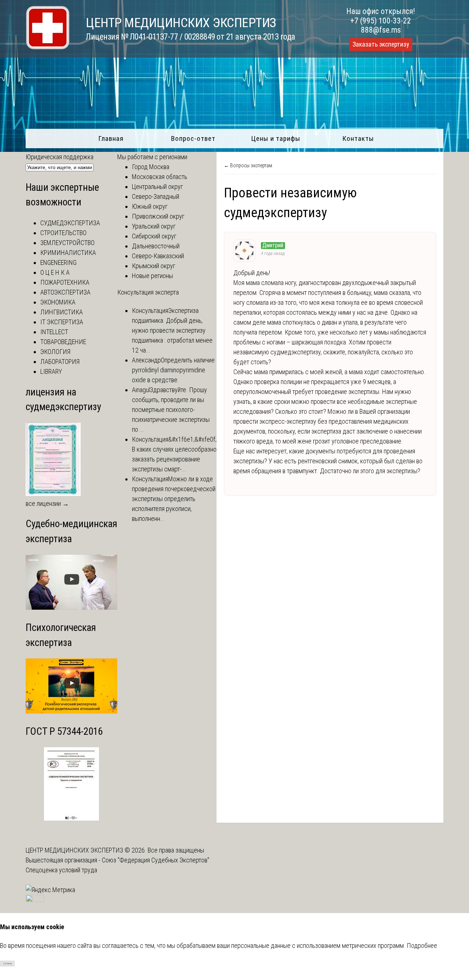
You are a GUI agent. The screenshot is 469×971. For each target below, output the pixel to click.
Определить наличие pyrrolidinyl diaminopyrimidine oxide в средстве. (173, 370)
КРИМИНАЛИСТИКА (68, 252)
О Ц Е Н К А (55, 272)
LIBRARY (51, 371)
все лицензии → (47, 503)
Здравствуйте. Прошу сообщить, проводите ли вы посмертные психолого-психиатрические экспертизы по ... (171, 409)
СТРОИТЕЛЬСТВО (63, 233)
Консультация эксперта (148, 292)
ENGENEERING (58, 262)
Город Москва (150, 167)
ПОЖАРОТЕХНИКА (64, 282)
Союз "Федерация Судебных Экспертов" (155, 860)
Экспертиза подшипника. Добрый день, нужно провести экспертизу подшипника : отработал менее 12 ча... (172, 330)
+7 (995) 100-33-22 (380, 20)
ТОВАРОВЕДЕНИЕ (63, 342)
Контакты (358, 138)
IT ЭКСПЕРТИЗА (61, 322)
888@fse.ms (381, 29)
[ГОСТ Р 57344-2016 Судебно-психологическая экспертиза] (71, 818)
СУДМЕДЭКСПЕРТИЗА (70, 223)
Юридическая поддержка (59, 157)
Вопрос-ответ (193, 138)
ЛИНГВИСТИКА (61, 312)
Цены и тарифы (275, 138)
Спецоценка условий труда (61, 870)
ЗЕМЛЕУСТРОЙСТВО (67, 243)
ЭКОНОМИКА (57, 302)
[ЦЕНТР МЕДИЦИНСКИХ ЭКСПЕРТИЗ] (48, 47)
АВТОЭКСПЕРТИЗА (65, 292)
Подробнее (422, 945)
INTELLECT (54, 332)
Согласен (7, 963)
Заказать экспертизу (380, 44)
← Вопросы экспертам (248, 165)
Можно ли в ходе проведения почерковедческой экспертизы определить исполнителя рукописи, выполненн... (173, 498)
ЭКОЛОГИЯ (55, 351)
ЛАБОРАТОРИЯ (60, 361)
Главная (110, 138)
